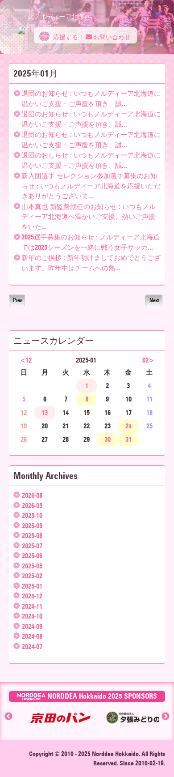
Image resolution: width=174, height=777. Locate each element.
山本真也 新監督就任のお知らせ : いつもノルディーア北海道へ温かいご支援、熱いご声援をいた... (88, 217)
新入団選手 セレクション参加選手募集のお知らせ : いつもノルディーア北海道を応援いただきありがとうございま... (91, 186)
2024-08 (32, 636)
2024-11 (32, 606)
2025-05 (32, 566)
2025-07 (32, 546)
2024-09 (32, 627)
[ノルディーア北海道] (21, 26)
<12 (26, 360)
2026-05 (32, 506)
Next (153, 300)
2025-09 (32, 526)
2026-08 (32, 495)
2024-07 (32, 647)
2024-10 (32, 616)
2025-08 (32, 536)
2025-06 (32, 556)
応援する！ (68, 37)
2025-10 (32, 516)
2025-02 (32, 576)
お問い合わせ (111, 37)
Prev (17, 300)
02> (148, 360)
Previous (8, 716)
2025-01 (32, 586)
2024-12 (32, 596)
